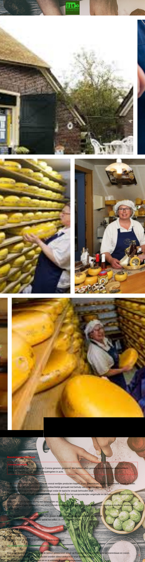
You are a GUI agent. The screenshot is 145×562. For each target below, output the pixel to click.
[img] (72, 226)
